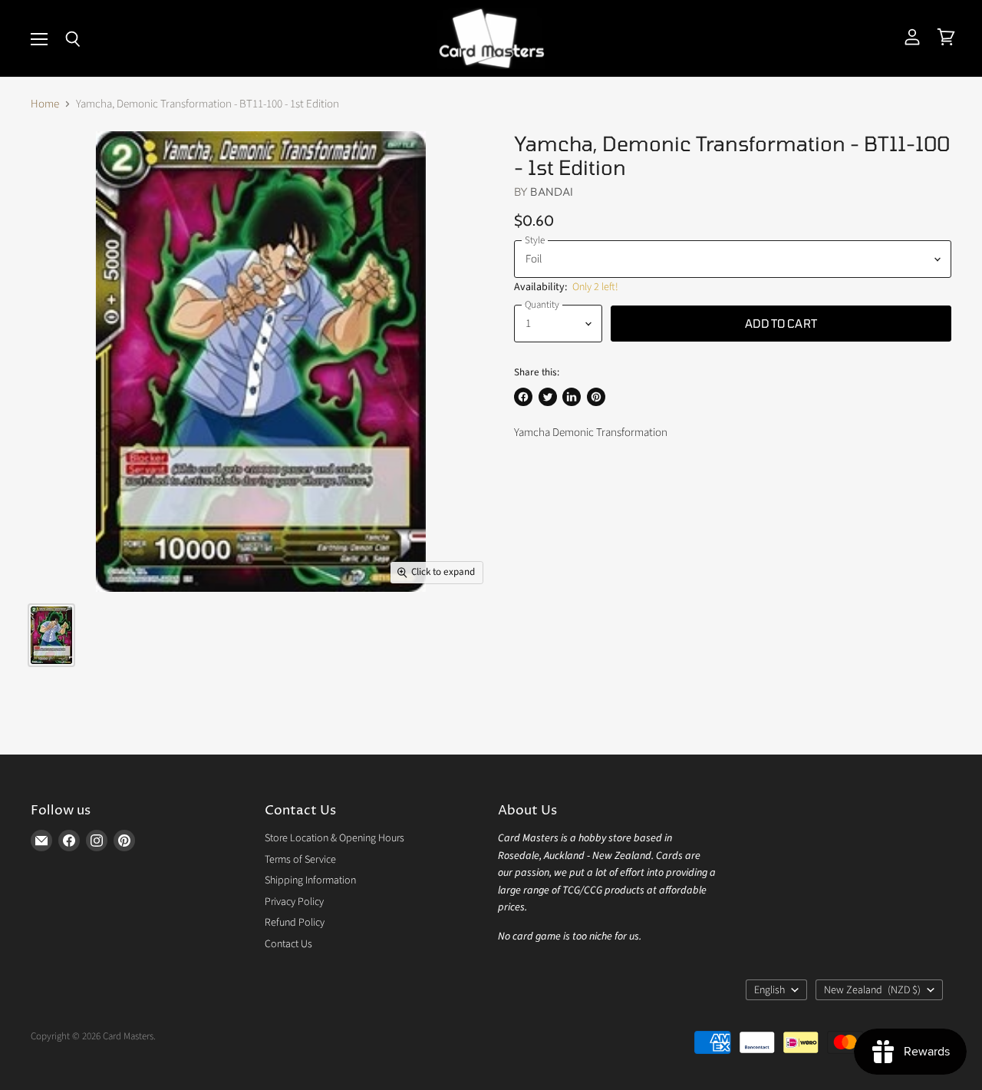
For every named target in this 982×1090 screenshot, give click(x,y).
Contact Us (288, 944)
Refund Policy (295, 922)
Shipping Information (310, 880)
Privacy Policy (294, 902)
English (769, 990)
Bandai (551, 191)
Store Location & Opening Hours (334, 838)
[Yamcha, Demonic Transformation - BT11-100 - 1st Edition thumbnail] (51, 635)
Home (45, 104)
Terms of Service (300, 859)
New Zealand (872, 990)
